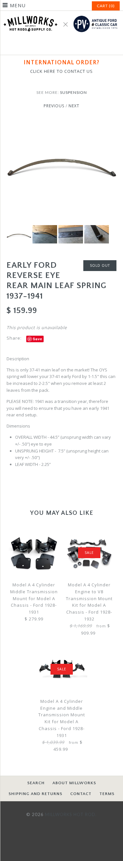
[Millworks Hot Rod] (61, 14)
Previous (54, 106)
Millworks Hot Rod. (71, 814)
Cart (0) (106, 5)
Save (37, 338)
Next (74, 106)
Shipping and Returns (35, 793)
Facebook (54, 46)
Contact (81, 793)
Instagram (69, 46)
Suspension (73, 92)
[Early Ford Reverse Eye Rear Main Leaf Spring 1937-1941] (61, 123)
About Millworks (74, 783)
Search (36, 783)
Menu (18, 5)
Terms (106, 793)
